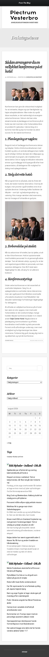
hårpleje (15, 457)
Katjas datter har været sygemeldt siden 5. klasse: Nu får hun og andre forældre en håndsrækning (23, 540)
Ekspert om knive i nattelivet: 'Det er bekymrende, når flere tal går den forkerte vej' (23, 480)
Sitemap (24, 652)
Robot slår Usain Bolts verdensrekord (21, 582)
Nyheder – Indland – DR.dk (27, 466)
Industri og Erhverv (34, 77)
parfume (20, 457)
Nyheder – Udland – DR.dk (27, 564)
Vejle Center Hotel (17, 319)
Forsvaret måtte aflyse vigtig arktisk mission (24, 502)
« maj (9, 443)
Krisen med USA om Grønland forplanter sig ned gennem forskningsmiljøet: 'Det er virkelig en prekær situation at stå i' (24, 522)
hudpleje (9, 457)
